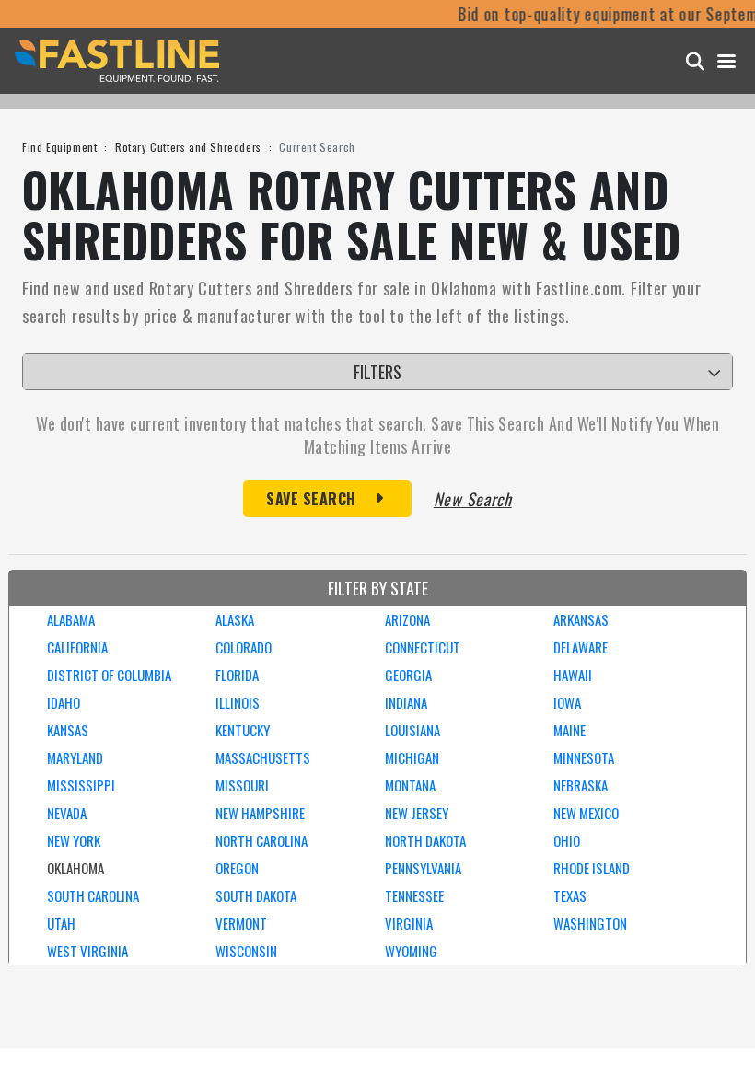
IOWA (567, 702)
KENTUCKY (242, 730)
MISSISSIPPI (81, 785)
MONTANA (410, 785)
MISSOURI (242, 785)
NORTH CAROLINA (261, 840)
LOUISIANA (412, 730)
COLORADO (243, 647)
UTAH (61, 923)
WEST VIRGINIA (87, 951)
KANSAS (67, 730)
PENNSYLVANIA (423, 868)
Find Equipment (59, 147)
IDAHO (63, 702)
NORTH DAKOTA (425, 840)
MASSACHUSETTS (262, 757)
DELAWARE (580, 647)
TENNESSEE (414, 895)
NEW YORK (73, 840)
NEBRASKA (580, 785)
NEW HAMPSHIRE (260, 813)
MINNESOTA (583, 757)
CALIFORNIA (77, 647)
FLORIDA (237, 674)
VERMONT (241, 923)
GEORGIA (408, 674)
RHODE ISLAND (591, 868)
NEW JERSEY (416, 813)
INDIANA (406, 702)
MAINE (569, 730)
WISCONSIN (246, 951)
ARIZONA (407, 619)
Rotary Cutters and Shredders (188, 147)
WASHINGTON (590, 923)
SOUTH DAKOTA (255, 895)
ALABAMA (71, 619)
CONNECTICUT (422, 647)
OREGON (237, 868)
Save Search (311, 499)
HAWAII (572, 674)
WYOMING (411, 951)
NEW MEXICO (586, 813)
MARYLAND (75, 757)
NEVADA (67, 813)
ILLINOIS (237, 702)
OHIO (566, 840)
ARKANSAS (581, 619)
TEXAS (570, 895)
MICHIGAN (412, 757)
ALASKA (234, 619)
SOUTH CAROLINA (93, 895)
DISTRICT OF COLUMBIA (109, 674)
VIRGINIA (409, 923)
